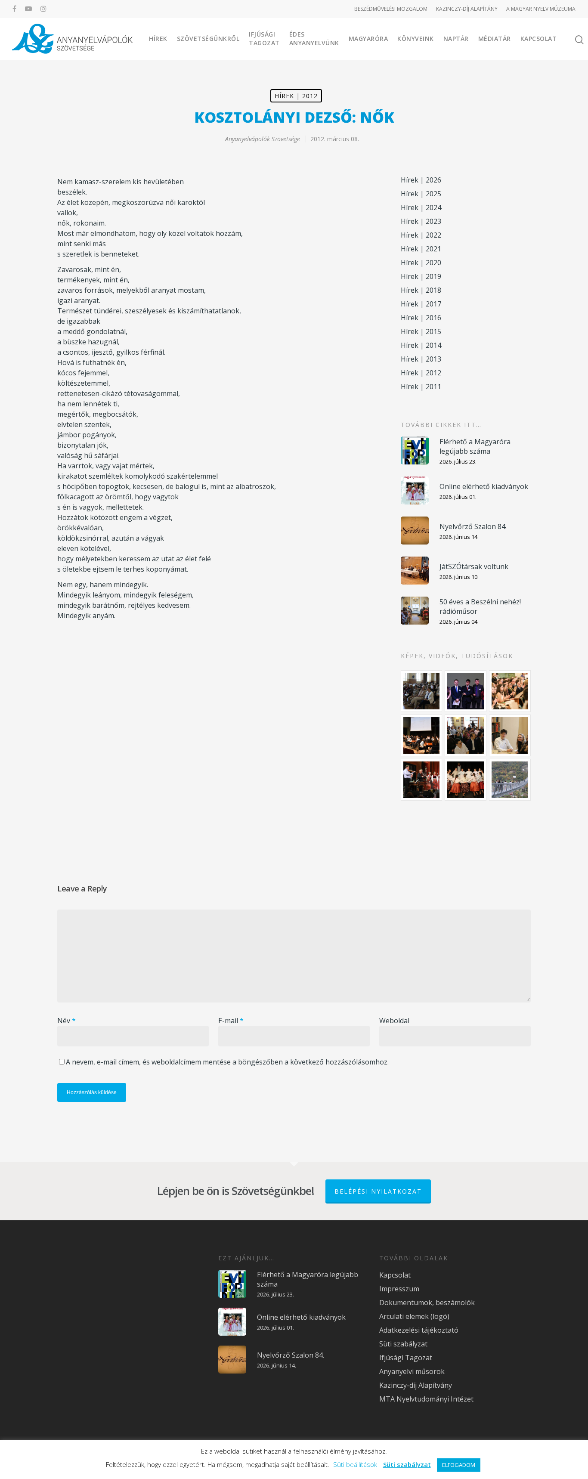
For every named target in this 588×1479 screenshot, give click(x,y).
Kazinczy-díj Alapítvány (415, 1385)
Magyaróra (368, 38)
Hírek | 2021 (421, 249)
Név (66, 1020)
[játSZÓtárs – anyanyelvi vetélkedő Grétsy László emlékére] (422, 691)
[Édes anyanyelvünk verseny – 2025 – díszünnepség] (465, 780)
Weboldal (394, 1020)
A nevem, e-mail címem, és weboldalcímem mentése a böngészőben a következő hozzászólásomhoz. (227, 1062)
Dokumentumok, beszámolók (427, 1302)
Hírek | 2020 (421, 262)
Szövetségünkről (208, 38)
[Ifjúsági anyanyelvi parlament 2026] (465, 735)
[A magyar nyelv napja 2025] (422, 780)
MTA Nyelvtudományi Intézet (426, 1399)
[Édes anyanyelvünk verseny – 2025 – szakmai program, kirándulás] (510, 780)
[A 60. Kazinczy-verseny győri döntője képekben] (510, 691)
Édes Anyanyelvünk (314, 38)
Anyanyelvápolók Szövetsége (262, 139)
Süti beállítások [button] (355, 1464)
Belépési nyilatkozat (378, 1191)
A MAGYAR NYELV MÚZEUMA (541, 8)
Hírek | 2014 (421, 345)
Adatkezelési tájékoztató (418, 1330)
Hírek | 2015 (421, 331)
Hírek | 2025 (421, 193)
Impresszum (399, 1288)
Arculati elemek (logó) (414, 1316)
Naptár (456, 38)
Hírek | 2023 (421, 221)
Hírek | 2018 (421, 290)
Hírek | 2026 (421, 180)
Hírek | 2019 (421, 276)
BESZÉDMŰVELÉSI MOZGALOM (390, 8)
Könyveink (415, 38)
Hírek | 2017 (421, 304)
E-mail (231, 1020)
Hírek (158, 38)
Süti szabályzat (403, 1344)
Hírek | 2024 (421, 207)
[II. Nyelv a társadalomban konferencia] (465, 691)
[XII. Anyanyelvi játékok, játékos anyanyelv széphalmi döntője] (422, 735)
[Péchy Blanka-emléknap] (510, 735)
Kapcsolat (538, 38)
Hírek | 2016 (421, 317)
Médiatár (494, 38)
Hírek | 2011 (421, 386)
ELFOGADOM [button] (458, 1465)
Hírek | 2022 (421, 235)
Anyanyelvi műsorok (412, 1371)
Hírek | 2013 (421, 359)
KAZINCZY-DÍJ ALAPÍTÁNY (467, 8)
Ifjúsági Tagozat (264, 38)
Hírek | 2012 (296, 96)
